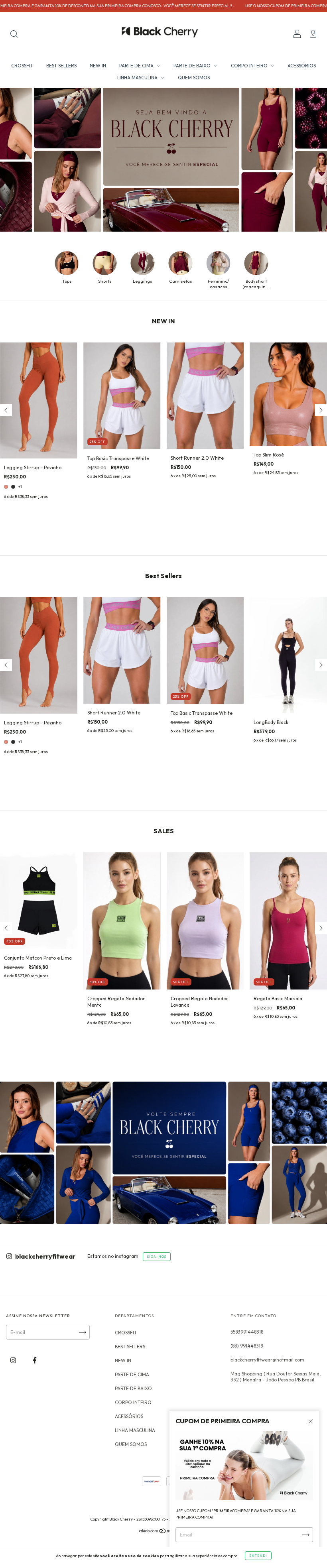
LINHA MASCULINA (138, 78)
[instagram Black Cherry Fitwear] (14, 1360)
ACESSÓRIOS (302, 66)
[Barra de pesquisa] (14, 35)
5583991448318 (246, 1332)
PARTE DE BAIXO (192, 66)
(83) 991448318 (246, 1346)
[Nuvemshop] (164, 1532)
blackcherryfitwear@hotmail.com (267, 1360)
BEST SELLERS (61, 66)
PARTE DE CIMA (137, 66)
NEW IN (98, 66)
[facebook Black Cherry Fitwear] (35, 1360)
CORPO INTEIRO (250, 66)
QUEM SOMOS (194, 78)
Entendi (258, 1556)
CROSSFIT (22, 66)
